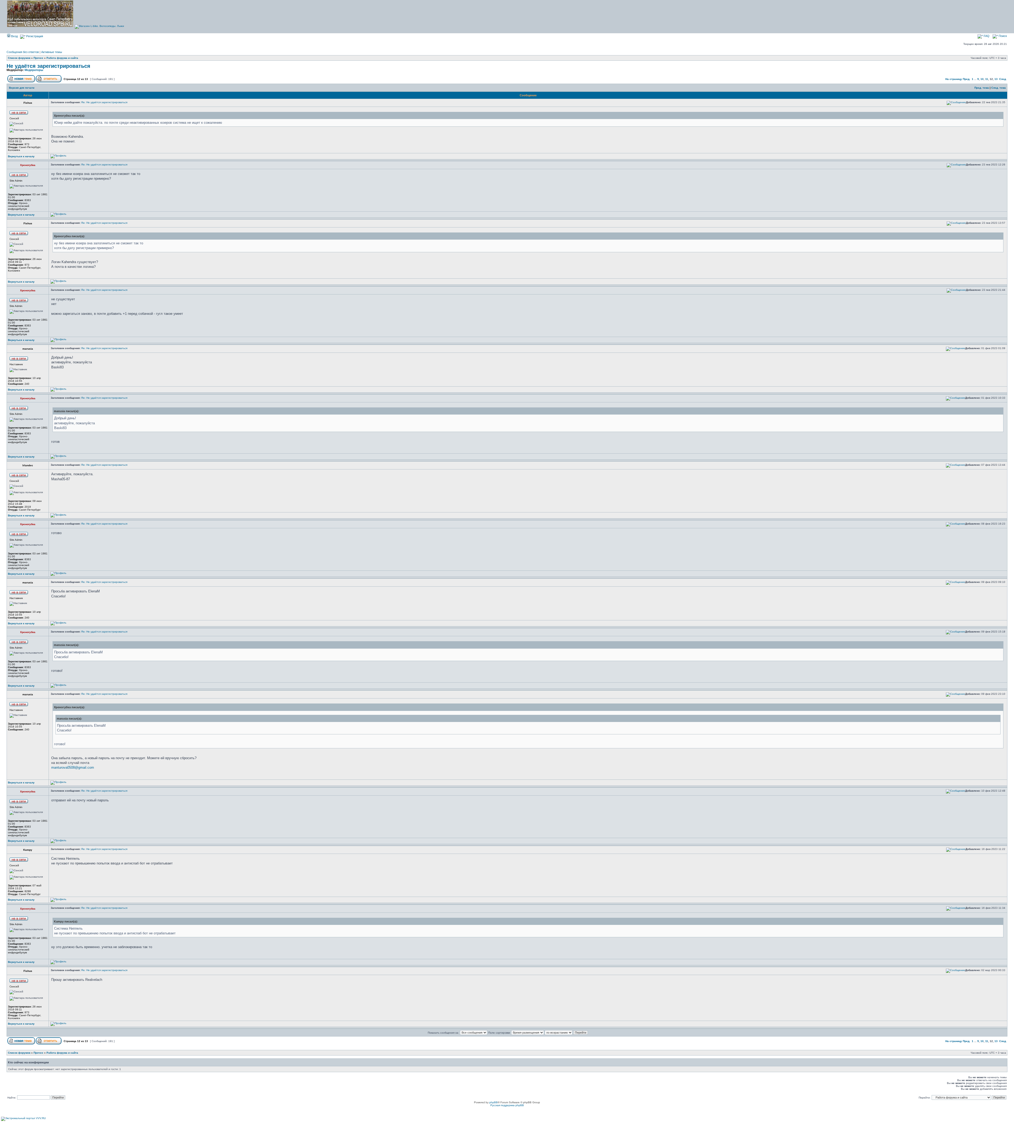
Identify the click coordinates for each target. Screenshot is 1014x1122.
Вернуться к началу (21, 156)
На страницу (953, 79)
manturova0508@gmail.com (72, 767)
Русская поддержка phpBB (507, 1105)
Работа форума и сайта (62, 57)
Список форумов (19, 57)
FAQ (986, 35)
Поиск (1002, 35)
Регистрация (34, 36)
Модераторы (34, 70)
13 (996, 79)
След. (1003, 79)
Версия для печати (21, 87)
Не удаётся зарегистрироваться (48, 66)
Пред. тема (981, 87)
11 (986, 79)
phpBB (493, 1102)
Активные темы (51, 52)
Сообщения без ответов (23, 52)
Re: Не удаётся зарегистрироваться (104, 102)
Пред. (966, 79)
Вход (14, 36)
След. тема (998, 87)
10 (982, 79)
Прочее (38, 57)
